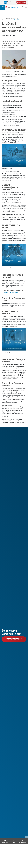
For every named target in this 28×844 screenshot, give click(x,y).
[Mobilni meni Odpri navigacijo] (2, 7)
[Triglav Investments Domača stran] (11, 7)
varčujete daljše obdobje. (11, 292)
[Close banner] (2, 2)
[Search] (22, 7)
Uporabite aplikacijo (21, 2)
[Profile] (26, 7)
